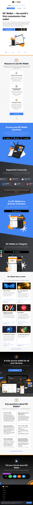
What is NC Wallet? (7, 412)
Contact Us (23, 5)
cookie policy (18, 503)
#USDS (19, 300)
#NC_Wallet (7, 299)
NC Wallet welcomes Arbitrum (9, 334)
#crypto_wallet (5, 300)
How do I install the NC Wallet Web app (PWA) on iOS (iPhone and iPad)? (23, 440)
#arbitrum (9, 322)
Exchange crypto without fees (24, 334)
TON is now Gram (6, 290)
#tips (26, 344)
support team (17, 408)
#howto (23, 344)
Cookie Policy (4, 494)
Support (4, 499)
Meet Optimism (21, 312)
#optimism (12, 322)
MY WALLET (19, 8)
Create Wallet (4, 490)
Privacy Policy (4, 492)
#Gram (10, 300)
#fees (28, 344)
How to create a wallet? (23, 425)
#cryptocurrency (24, 299)
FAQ (19, 5)
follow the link (9, 442)
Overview (9, 5)
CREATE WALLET (11, 8)
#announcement (12, 299)
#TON (4, 299)
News (13, 5)
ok (29, 502)
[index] (16, 2)
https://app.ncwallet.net (21, 447)
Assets (16, 5)
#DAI (29, 299)
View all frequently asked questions (16, 451)
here (18, 421)
